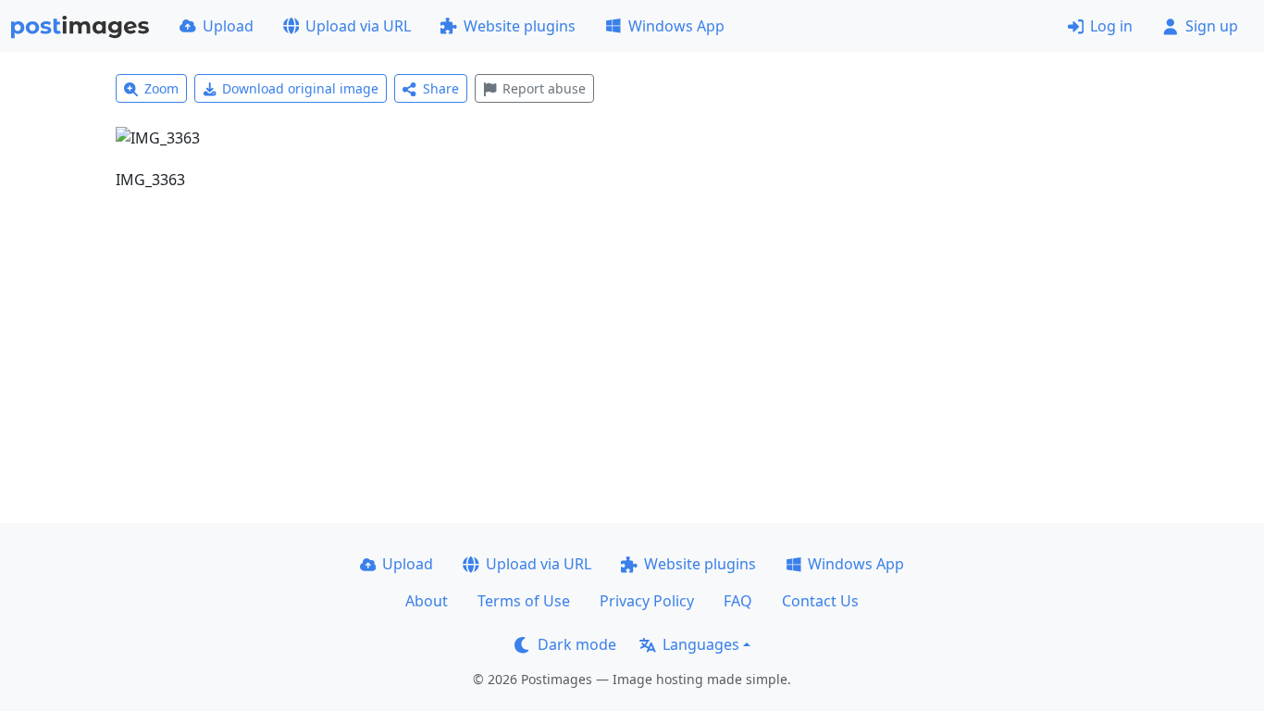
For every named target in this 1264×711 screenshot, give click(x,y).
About (426, 601)
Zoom (161, 88)
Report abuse (544, 88)
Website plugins (520, 26)
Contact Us (820, 601)
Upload (228, 26)
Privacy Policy (647, 601)
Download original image (300, 88)
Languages (701, 644)
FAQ (738, 601)
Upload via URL (358, 26)
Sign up (1211, 26)
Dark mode (577, 644)
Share (441, 88)
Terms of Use (523, 601)
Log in (1111, 26)
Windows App (676, 26)
